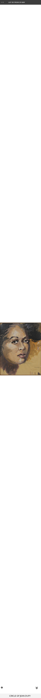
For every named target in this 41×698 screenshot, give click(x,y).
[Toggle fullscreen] (29, 2)
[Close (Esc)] (38, 2)
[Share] (34, 2)
